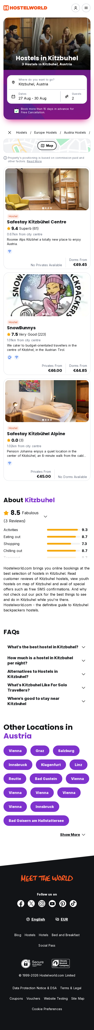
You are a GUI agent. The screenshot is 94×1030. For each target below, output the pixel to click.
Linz (78, 765)
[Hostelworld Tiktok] (73, 903)
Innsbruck (18, 765)
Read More (34, 161)
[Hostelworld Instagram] (41, 903)
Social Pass (46, 945)
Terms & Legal (70, 988)
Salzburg (66, 751)
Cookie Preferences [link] (47, 1009)
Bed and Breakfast (66, 935)
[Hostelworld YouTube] (52, 903)
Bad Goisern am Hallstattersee (36, 820)
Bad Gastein (46, 778)
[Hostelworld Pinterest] (62, 903)
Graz (40, 751)
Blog (17, 935)
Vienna (15, 751)
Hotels (43, 935)
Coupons (16, 998)
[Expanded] (9, 132)
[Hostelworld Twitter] (31, 903)
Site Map (77, 998)
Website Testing (56, 998)
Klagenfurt (51, 765)
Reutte (15, 778)
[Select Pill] (75, 7)
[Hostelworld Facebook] (20, 903)
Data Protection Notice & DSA (35, 988)
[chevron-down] (45, 516)
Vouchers (33, 998)
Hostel (13, 216)
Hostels (30, 935)
